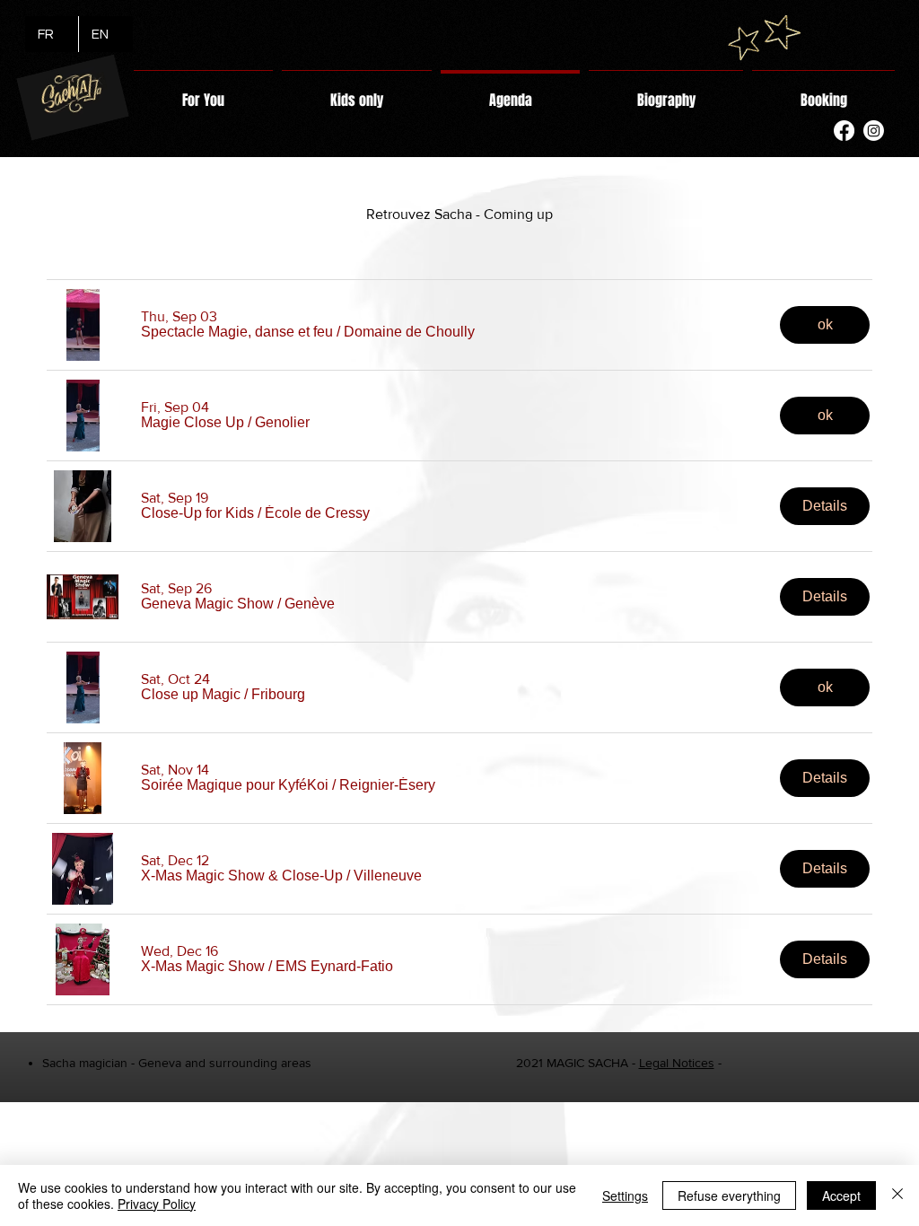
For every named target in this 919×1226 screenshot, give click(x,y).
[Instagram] (873, 130)
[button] (237, 332)
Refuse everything (729, 1195)
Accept (841, 1195)
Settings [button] (625, 1195)
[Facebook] (844, 130)
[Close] (897, 1195)
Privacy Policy (157, 1204)
